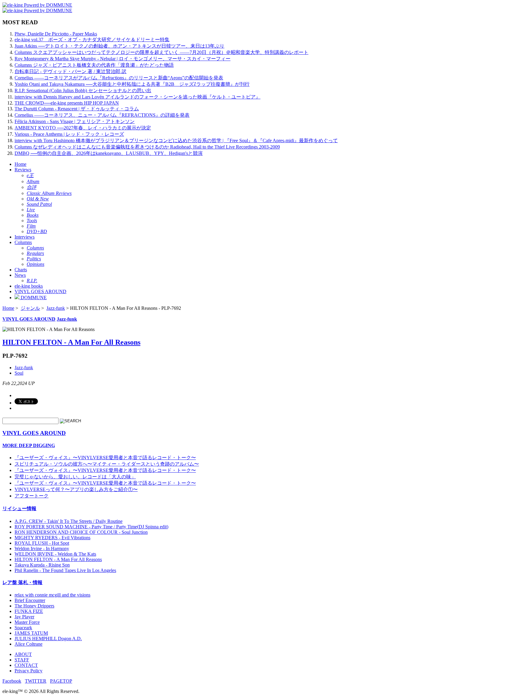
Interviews (25, 236)
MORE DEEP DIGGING (28, 445)
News (20, 275)
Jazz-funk (55, 308)
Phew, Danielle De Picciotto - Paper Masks (56, 33)
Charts (21, 269)
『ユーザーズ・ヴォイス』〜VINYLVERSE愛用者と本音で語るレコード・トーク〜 (105, 457)
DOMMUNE (33, 297)
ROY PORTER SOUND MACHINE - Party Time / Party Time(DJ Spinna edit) (91, 526)
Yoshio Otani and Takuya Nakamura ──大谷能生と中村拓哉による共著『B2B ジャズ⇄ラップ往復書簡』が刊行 (132, 84)
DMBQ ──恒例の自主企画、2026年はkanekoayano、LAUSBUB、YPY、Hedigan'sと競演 (109, 153)
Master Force (27, 622)
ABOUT (23, 654)
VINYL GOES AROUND (40, 291)
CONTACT (26, 665)
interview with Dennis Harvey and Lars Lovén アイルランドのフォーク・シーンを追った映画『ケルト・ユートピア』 (137, 96)
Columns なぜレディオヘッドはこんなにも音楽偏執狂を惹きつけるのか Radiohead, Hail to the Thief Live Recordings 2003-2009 (147, 146)
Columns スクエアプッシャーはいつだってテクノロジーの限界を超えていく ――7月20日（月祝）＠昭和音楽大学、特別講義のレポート (161, 52)
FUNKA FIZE (29, 611)
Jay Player (24, 616)
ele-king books (29, 286)
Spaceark (23, 627)
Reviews (23, 169)
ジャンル (30, 308)
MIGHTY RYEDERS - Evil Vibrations (52, 537)
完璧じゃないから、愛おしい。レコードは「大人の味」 (75, 476)
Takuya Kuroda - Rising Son (42, 564)
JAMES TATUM (31, 633)
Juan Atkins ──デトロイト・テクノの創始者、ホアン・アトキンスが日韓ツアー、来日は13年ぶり (119, 45)
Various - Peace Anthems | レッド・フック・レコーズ (69, 134)
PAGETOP (61, 681)
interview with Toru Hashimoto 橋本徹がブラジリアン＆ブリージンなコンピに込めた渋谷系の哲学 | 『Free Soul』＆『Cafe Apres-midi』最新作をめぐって (176, 140)
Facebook (11, 681)
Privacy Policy (28, 670)
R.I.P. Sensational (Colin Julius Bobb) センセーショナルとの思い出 (83, 90)
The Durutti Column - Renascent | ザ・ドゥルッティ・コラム (77, 108)
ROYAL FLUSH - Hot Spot (42, 543)
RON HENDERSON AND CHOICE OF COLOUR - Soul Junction (81, 532)
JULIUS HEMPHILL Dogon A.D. (48, 638)
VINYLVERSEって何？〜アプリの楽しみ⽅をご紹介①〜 (76, 489)
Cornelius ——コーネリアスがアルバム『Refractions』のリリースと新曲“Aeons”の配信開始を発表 (119, 77)
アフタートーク (32, 495)
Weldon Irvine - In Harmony (42, 548)
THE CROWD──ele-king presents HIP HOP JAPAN (67, 102)
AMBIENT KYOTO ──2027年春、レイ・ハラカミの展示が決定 (83, 127)
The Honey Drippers (34, 605)
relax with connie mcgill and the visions (52, 594)
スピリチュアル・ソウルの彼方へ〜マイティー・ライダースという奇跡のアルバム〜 (107, 464)
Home (20, 164)
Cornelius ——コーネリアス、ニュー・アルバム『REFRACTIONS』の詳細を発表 (102, 115)
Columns (23, 242)
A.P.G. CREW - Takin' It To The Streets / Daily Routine (69, 521)
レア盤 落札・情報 (22, 582)
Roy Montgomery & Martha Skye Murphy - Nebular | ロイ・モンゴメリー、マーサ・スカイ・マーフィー (122, 58)
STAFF (22, 659)
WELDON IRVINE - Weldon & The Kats (55, 554)
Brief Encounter (30, 600)
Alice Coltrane (28, 644)
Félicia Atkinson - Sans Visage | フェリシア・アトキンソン (75, 121)
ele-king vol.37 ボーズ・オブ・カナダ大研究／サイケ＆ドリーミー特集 (92, 39)
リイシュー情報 (19, 508)
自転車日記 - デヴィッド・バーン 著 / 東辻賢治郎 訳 (70, 71)
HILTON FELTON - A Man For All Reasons (71, 342)
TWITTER (35, 681)
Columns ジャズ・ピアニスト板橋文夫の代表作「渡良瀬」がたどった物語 (94, 65)
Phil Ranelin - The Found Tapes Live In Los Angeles (65, 570)
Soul (19, 373)
